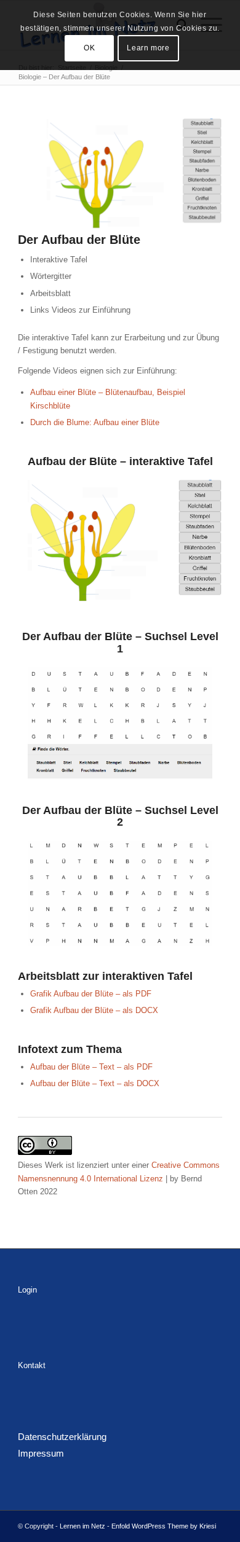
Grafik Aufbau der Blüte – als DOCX (94, 1010)
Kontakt (32, 1365)
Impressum (41, 1453)
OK (89, 48)
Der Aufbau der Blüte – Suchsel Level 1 (120, 642)
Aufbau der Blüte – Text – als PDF (91, 1066)
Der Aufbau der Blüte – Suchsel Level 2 (120, 816)
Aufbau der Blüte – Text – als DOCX (94, 1083)
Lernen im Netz (82, 1526)
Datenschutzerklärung (62, 1436)
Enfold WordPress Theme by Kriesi (163, 1526)
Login (27, 1289)
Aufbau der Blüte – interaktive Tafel (120, 461)
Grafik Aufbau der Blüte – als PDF (90, 993)
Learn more (148, 48)
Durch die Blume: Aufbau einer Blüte (94, 422)
